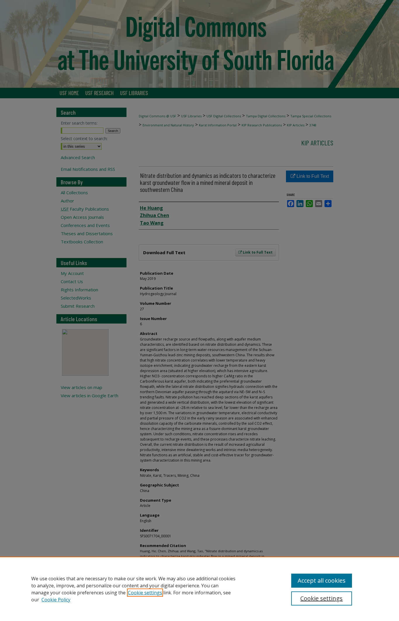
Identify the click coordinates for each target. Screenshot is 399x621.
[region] (199, 589)
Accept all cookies (322, 580)
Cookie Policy (55, 599)
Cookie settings (145, 592)
